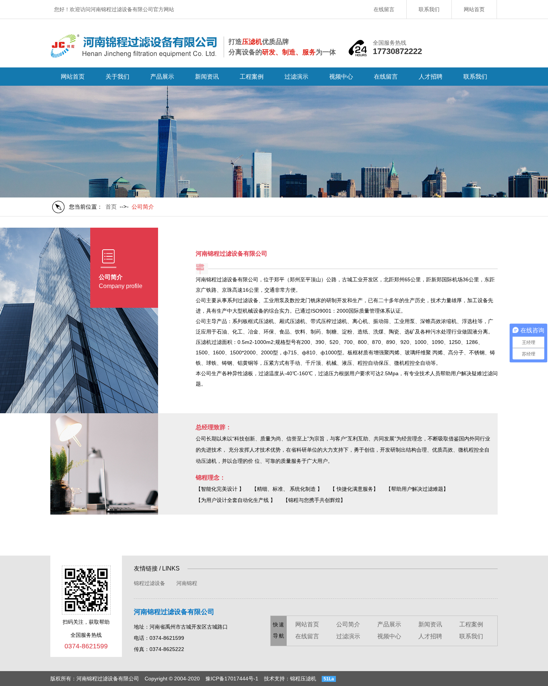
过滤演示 (296, 76)
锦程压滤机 (303, 679)
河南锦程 (186, 583)
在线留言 (384, 9)
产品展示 (162, 76)
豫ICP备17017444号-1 (231, 679)
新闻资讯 (207, 76)
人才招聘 (431, 76)
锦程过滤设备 (149, 583)
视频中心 (341, 76)
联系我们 (429, 9)
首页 (111, 206)
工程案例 (252, 76)
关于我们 (117, 76)
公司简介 (348, 624)
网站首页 (474, 9)
